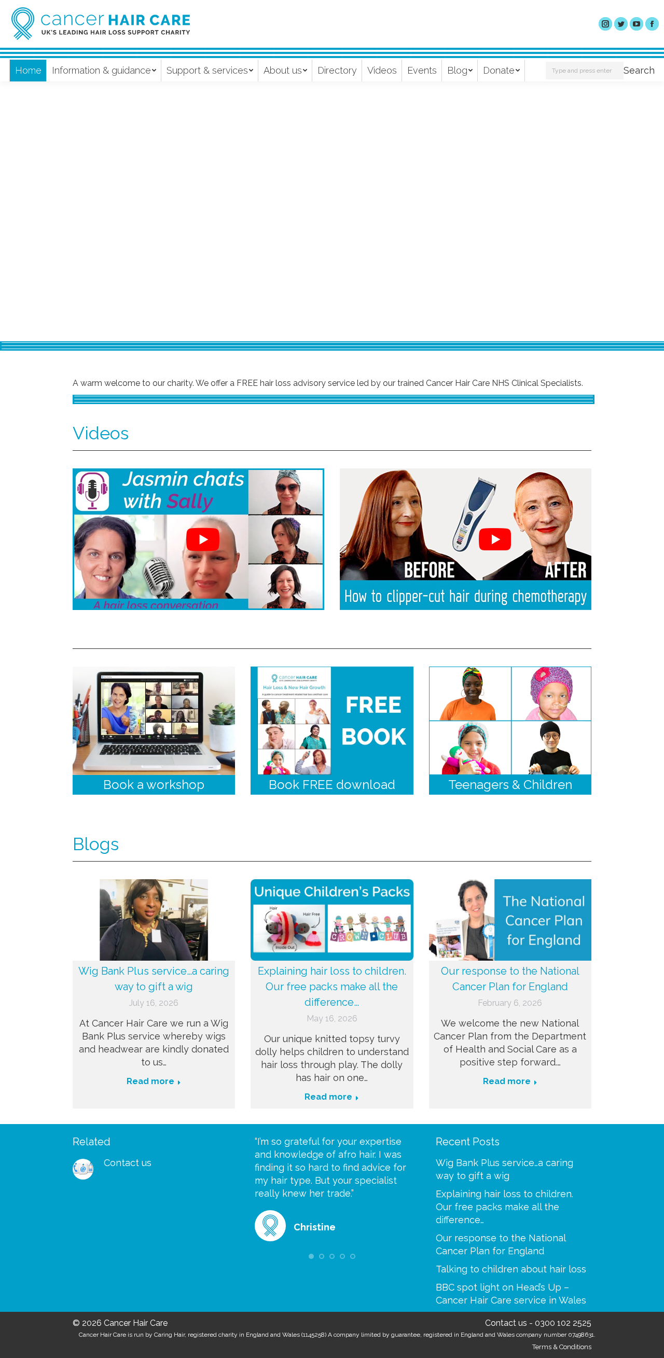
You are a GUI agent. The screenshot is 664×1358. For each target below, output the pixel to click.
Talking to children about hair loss (511, 1269)
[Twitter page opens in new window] (621, 24)
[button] (311, 1256)
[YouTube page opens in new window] (636, 24)
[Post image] (83, 1169)
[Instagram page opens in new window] (605, 24)
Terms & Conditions (561, 1347)
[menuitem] (28, 70)
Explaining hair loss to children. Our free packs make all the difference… (332, 986)
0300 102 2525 (563, 1323)
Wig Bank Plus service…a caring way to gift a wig (153, 979)
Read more (157, 228)
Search (639, 70)
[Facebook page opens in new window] (652, 24)
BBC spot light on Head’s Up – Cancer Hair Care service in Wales (511, 1294)
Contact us (127, 1162)
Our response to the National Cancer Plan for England (510, 979)
